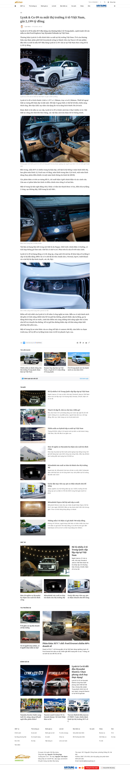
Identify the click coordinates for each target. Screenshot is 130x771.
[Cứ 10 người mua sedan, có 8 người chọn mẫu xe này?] (30, 637)
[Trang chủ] (15, 6)
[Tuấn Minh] (21, 26)
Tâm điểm (17, 745)
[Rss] (83, 768)
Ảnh (89, 6)
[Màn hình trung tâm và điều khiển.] (55, 218)
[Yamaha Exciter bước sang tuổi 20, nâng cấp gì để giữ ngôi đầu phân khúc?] (31, 705)
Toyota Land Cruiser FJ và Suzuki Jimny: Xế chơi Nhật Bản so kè (54, 717)
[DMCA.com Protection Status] (19, 760)
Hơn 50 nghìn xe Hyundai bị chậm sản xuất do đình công (68, 448)
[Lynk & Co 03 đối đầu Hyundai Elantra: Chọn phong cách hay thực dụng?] (45, 680)
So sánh (47, 737)
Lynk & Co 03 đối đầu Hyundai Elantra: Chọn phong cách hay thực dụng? (80, 672)
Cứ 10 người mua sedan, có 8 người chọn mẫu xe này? (29, 647)
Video (82, 6)
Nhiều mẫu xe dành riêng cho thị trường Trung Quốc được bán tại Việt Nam (31, 370)
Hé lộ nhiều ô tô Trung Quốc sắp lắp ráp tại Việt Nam (68, 391)
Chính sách (18, 733)
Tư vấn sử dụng (63, 733)
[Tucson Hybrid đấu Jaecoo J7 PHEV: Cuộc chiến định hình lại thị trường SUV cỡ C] (79, 705)
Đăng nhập (112, 2)
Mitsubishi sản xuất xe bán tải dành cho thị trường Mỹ (68, 466)
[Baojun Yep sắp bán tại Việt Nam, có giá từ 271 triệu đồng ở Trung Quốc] (55, 359)
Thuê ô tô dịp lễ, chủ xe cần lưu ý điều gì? (64, 410)
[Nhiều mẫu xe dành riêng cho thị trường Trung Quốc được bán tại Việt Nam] (31, 359)
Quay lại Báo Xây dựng (109, 767)
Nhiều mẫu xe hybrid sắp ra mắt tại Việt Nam (65, 428)
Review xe (102, 733)
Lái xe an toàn (63, 741)
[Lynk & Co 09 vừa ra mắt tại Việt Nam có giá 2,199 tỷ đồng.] (55, 71)
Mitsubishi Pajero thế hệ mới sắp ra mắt (63, 502)
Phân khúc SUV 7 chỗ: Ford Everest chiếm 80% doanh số (66, 645)
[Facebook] (76, 768)
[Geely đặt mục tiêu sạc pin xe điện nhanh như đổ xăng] (33, 490)
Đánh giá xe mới (49, 733)
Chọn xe (61, 737)
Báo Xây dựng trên (30, 342)
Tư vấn (101, 741)
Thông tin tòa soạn (92, 768)
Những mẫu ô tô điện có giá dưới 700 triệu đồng (66, 521)
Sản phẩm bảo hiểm (78, 733)
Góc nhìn (17, 741)
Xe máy (33, 741)
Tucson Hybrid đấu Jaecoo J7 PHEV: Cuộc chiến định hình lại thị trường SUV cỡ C (78, 718)
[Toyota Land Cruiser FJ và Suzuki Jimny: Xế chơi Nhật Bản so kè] (55, 705)
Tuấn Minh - (28, 26)
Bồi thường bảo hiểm (79, 737)
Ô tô (112, 733)
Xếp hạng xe (48, 741)
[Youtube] (80, 768)
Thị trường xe (33, 6)
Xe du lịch (34, 733)
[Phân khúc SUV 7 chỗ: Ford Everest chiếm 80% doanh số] (66, 626)
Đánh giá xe (44, 6)
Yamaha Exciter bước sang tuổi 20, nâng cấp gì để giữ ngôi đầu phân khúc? (30, 717)
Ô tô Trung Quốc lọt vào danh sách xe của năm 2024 (78, 369)
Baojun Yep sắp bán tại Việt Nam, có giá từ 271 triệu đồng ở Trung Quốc (54, 370)
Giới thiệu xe (102, 737)
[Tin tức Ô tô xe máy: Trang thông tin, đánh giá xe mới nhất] (19, 2)
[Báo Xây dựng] (101, 6)
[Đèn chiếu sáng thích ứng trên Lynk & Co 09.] (55, 286)
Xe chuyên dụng (35, 737)
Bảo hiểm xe (63, 6)
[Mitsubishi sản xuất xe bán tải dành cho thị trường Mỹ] (33, 472)
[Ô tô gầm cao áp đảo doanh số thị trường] (30, 617)
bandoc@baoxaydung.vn (87, 761)
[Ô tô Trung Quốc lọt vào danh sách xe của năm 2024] (79, 359)
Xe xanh (73, 6)
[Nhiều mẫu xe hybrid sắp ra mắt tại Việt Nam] (33, 435)
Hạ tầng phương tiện (20, 737)
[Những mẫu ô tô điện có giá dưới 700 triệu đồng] (33, 527)
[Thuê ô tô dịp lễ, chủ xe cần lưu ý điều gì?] (33, 417)
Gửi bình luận (84, 378)
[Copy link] (89, 343)
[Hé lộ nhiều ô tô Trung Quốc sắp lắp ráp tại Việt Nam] (33, 398)
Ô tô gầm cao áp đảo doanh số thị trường (30, 627)
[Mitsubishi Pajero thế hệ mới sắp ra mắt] (33, 509)
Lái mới (54, 6)
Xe (21, 13)
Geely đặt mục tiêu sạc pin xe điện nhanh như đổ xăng (67, 485)
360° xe (22, 6)
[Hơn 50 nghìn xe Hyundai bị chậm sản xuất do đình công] (33, 454)
